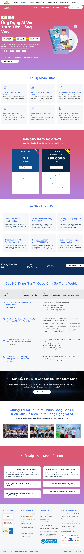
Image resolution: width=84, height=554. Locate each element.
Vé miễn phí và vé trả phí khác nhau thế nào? (60, 469)
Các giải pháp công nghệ (46, 516)
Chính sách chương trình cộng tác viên (70, 523)
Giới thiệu (16, 2)
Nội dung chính (45, 7)
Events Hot (23, 531)
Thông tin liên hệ (44, 521)
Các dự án (74, 2)
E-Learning (31, 2)
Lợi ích (35, 7)
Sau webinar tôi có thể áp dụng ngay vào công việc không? (19, 494)
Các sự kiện (23, 2)
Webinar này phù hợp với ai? (26, 469)
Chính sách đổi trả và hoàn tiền (68, 526)
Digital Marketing (25, 516)
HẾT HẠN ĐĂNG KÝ (76, 7)
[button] (5, 429)
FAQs (65, 7)
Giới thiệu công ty (44, 514)
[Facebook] (74, 552)
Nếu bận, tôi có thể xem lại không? (63, 484)
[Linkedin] (78, 552)
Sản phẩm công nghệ (64, 2)
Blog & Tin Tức (24, 533)
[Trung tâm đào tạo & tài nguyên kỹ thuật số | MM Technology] (7, 2)
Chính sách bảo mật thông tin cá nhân (70, 514)
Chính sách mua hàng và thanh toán (69, 521)
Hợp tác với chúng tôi (52, 2)
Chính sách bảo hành (66, 529)
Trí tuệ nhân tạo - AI (26, 523)
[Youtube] (76, 552)
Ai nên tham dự (56, 7)
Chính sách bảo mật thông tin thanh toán (69, 517)
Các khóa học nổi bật (26, 514)
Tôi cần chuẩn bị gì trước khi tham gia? (62, 491)
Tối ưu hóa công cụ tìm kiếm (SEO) (28, 520)
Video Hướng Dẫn (25, 536)
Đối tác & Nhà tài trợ (40, 2)
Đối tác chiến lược (44, 519)
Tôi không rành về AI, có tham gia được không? (19, 484)
